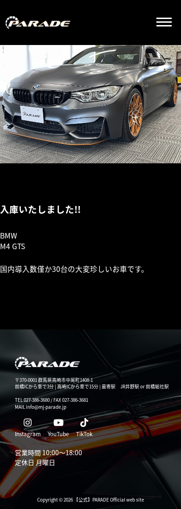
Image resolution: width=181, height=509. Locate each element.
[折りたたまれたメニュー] (163, 22)
